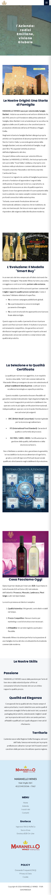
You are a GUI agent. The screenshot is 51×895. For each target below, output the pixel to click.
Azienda (25, 806)
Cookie (25, 877)
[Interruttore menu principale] (46, 2)
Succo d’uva (25, 830)
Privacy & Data (25, 874)
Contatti (25, 813)
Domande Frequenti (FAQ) (25, 870)
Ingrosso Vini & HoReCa (25, 827)
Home (25, 803)
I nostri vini (25, 809)
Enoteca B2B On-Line (25, 833)
